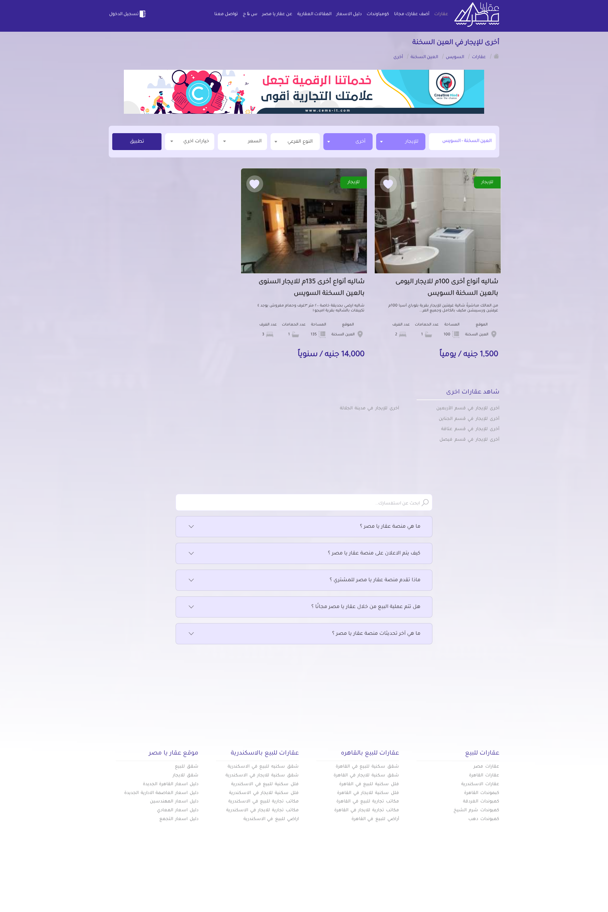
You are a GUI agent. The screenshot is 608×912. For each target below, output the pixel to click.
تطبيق (137, 142)
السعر (255, 141)
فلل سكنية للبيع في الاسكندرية (265, 784)
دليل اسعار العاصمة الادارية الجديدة (161, 793)
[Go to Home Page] (496, 56)
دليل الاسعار (349, 14)
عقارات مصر (486, 766)
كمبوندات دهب (483, 819)
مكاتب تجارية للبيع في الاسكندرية (263, 801)
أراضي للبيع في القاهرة (375, 819)
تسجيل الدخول (124, 14)
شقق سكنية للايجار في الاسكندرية (262, 775)
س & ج (250, 14)
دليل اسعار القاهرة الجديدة (170, 784)
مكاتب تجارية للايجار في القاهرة (366, 810)
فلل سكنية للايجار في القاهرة (368, 793)
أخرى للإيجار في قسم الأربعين (467, 408)
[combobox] (400, 141)
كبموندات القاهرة (481, 793)
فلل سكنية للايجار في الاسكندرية (264, 793)
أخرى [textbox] (360, 141)
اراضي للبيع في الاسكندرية (271, 819)
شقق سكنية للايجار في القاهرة (366, 775)
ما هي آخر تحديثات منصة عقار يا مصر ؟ (376, 634)
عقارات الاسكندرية (480, 784)
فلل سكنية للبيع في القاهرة (369, 784)
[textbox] (295, 141)
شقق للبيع (186, 766)
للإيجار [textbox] (411, 141)
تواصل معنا (226, 14)
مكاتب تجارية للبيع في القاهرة (367, 801)
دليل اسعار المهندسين (174, 801)
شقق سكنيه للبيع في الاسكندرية (263, 766)
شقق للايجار (185, 775)
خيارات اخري (196, 141)
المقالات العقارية (314, 14)
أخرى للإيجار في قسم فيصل (469, 440)
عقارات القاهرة (484, 775)
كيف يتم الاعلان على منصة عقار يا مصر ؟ (374, 554)
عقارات (441, 14)
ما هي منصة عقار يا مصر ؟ (390, 527)
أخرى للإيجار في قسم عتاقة (470, 429)
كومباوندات (378, 14)
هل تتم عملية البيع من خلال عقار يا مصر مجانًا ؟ (365, 607)
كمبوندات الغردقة (481, 801)
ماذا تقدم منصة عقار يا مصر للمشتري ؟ (375, 580)
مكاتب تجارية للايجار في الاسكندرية (262, 810)
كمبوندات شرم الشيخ (476, 810)
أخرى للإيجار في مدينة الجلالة (369, 408)
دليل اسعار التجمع (178, 819)
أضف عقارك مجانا (411, 14)
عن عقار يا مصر (277, 14)
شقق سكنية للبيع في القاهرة (367, 766)
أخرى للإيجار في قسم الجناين (469, 419)
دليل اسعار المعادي (177, 810)
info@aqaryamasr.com (142, 887)
